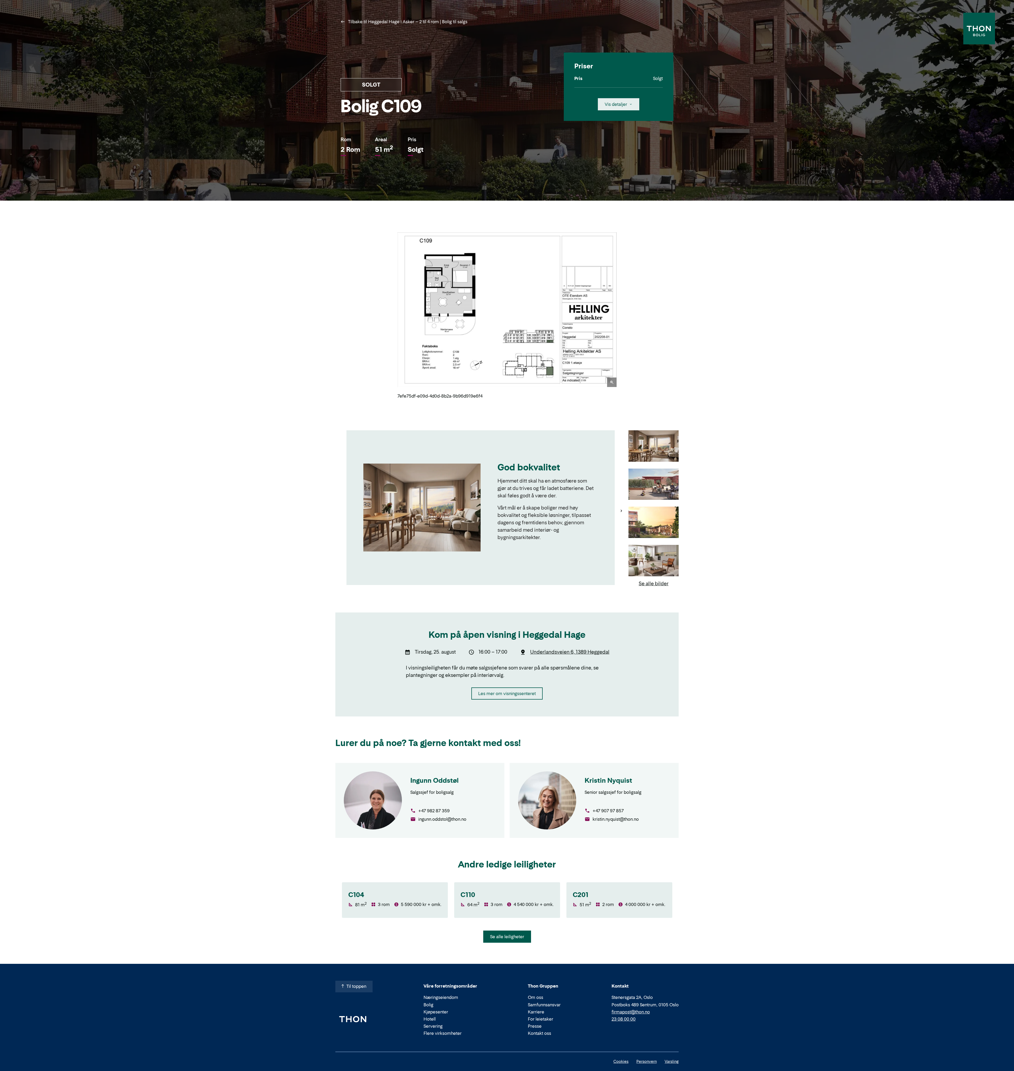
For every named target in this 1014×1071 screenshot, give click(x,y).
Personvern (646, 1061)
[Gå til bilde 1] (653, 446)
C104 (356, 895)
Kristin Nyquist (608, 780)
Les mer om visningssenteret (507, 693)
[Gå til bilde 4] (653, 561)
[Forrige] (390, 315)
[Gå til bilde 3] (653, 523)
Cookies (620, 1061)
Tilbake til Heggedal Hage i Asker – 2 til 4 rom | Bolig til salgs (407, 21)
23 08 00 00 (624, 1019)
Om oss (535, 997)
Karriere (536, 1012)
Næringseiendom (441, 997)
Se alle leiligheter (507, 936)
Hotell (430, 1019)
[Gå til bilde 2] (653, 485)
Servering (433, 1026)
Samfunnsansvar (544, 1004)
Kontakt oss (539, 1033)
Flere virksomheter (443, 1033)
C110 (468, 895)
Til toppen (356, 986)
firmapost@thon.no (631, 1012)
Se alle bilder (654, 583)
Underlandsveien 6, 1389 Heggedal (569, 652)
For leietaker (540, 1019)
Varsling (672, 1061)
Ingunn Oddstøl (434, 780)
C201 (580, 895)
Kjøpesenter (436, 1012)
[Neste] (623, 315)
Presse (535, 1026)
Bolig (428, 1004)
